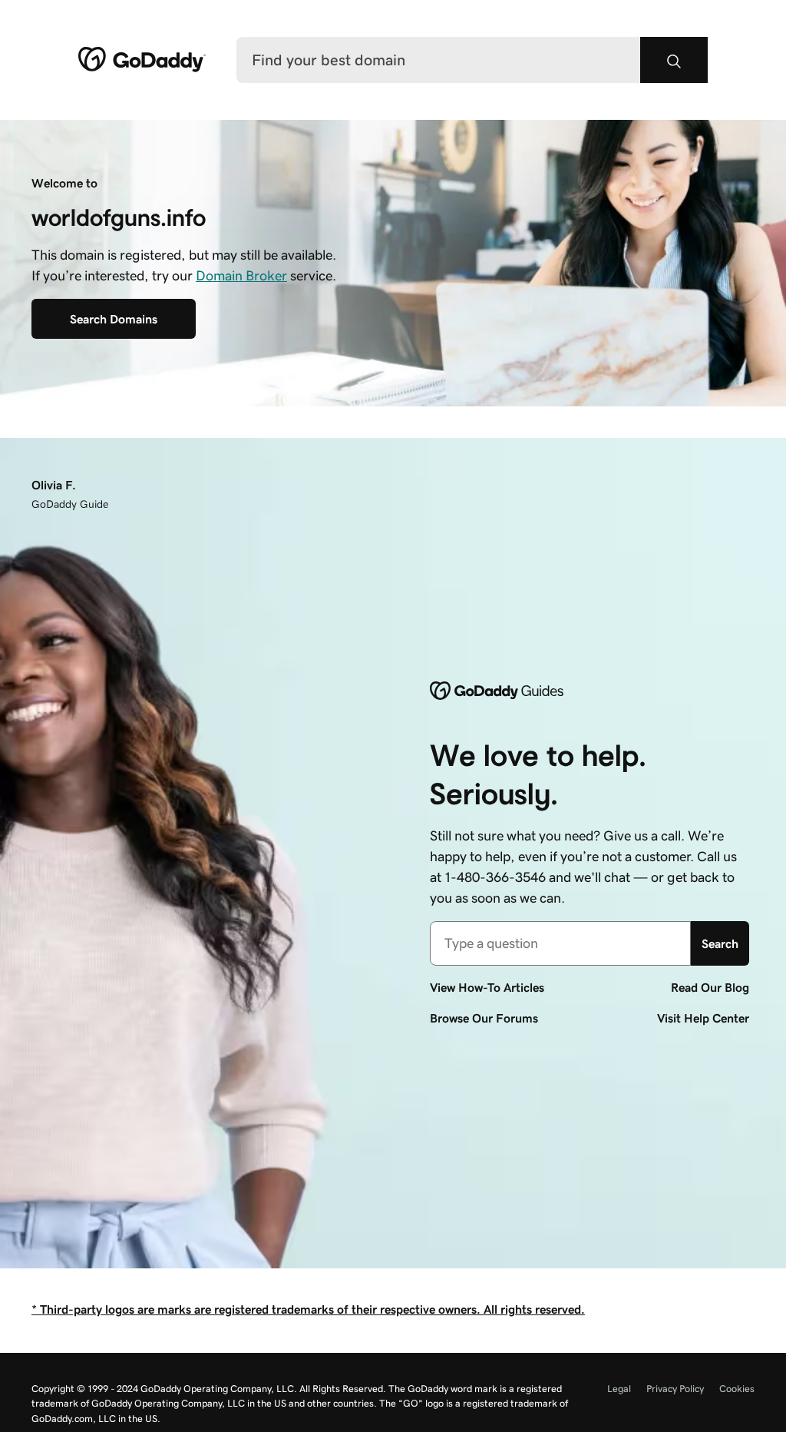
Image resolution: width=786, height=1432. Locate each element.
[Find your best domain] (674, 60)
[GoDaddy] (142, 60)
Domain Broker (241, 276)
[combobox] (560, 943)
